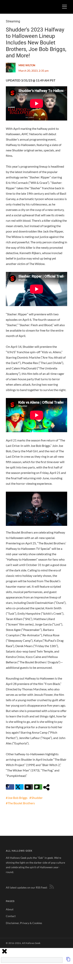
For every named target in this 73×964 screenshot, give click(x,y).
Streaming (13, 21)
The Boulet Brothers (21, 803)
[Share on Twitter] (19, 787)
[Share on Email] (29, 787)
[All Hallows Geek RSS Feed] (51, 887)
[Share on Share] (47, 787)
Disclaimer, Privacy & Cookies (24, 923)
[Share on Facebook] (10, 787)
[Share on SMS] (38, 787)
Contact (11, 916)
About (9, 909)
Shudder (37, 797)
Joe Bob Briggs (17, 797)
